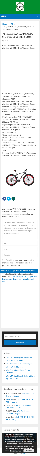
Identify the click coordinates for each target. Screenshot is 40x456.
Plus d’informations (15, 451)
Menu (3, 16)
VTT (6, 41)
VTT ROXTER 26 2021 (14, 367)
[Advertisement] (20, 72)
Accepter (29, 451)
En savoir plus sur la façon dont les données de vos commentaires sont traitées (19, 279)
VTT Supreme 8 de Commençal (19, 364)
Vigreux (9, 399)
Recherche (20, 342)
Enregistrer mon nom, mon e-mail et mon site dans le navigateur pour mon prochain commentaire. (18, 262)
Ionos (24, 453)
